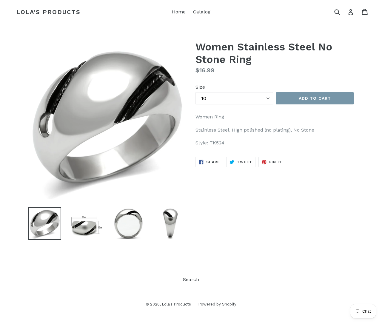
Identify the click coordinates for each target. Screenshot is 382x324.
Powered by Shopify (217, 304)
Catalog (201, 12)
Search (191, 279)
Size (200, 87)
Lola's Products (48, 12)
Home (179, 12)
